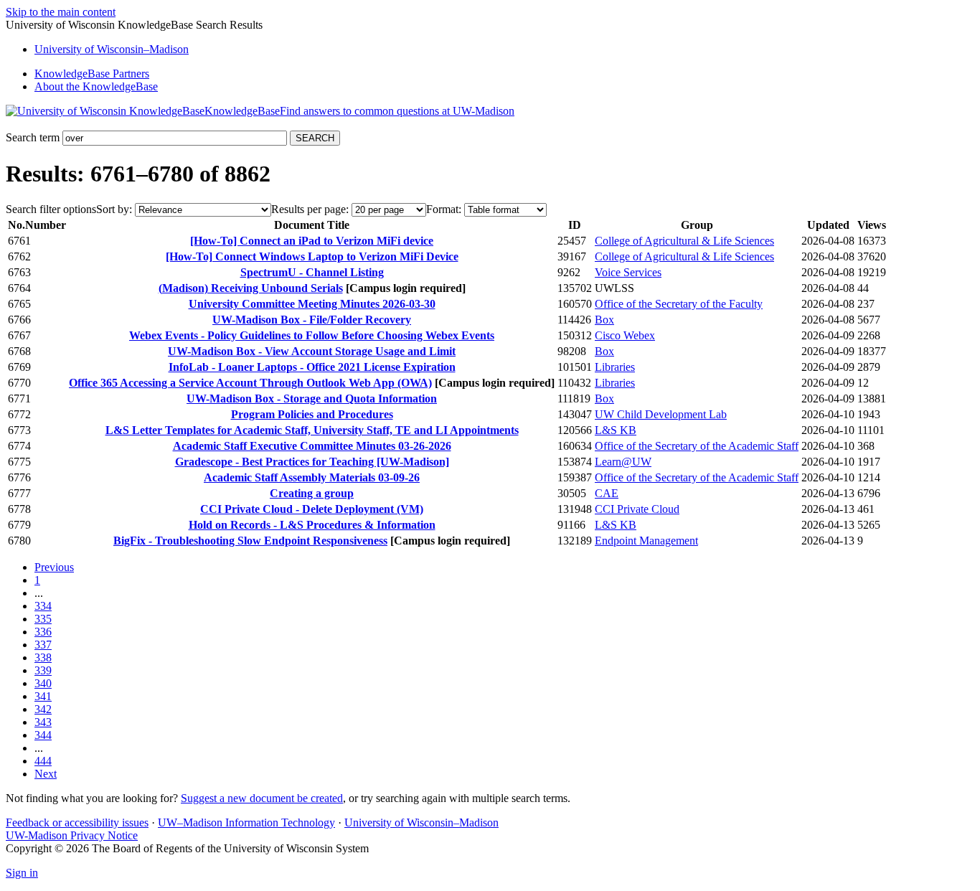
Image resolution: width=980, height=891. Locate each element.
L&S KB (615, 430)
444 (43, 761)
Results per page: (310, 209)
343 (43, 722)
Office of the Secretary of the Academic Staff (696, 446)
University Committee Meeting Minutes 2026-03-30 (312, 304)
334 (43, 606)
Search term (33, 137)
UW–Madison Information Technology (246, 822)
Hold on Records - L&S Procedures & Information (312, 525)
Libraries (615, 367)
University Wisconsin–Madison (111, 49)
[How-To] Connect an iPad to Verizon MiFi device (311, 241)
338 (43, 657)
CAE (606, 493)
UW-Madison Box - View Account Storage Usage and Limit (312, 351)
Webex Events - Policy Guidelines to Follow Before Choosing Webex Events (311, 335)
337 (43, 644)
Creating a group (312, 493)
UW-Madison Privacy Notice (72, 835)
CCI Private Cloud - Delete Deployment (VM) (311, 509)
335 (43, 619)
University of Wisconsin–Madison (421, 822)
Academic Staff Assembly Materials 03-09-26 (312, 477)
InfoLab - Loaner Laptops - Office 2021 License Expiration (312, 367)
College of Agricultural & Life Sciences (684, 241)
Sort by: (114, 209)
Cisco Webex (625, 335)
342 (43, 709)
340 (43, 683)
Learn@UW (623, 462)
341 (43, 696)
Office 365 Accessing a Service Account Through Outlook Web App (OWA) (250, 383)
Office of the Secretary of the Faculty (679, 304)
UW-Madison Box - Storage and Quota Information (312, 398)
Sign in (22, 873)
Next (45, 774)
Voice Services (628, 272)
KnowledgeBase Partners (91, 73)
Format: (443, 209)
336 (43, 632)
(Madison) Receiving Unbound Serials (251, 288)
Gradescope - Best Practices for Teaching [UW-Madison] (312, 462)
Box (604, 320)
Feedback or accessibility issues (77, 822)
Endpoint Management (646, 540)
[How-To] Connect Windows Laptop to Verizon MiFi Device (312, 256)
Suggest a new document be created (262, 798)
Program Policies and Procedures (312, 414)
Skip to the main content (61, 12)
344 (43, 735)
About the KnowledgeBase (96, 86)
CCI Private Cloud (637, 509)
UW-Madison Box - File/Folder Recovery (311, 320)
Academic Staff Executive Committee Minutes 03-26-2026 (312, 446)
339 (43, 670)
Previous (54, 567)
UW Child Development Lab (661, 414)
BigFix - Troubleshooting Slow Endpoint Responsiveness (250, 540)
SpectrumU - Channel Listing (312, 272)
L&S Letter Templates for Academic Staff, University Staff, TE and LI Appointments (312, 430)
